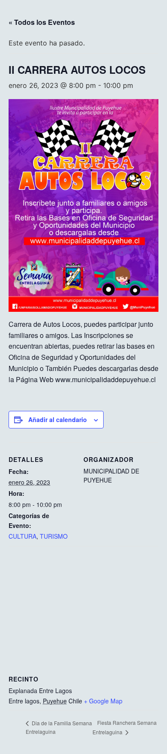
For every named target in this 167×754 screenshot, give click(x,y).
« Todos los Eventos (42, 22)
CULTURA (22, 536)
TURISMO (54, 536)
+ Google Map (103, 701)
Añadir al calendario (57, 419)
